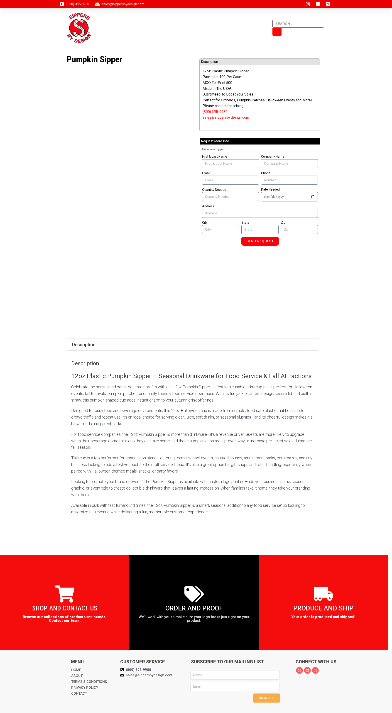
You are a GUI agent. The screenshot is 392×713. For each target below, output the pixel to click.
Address (208, 206)
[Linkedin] (307, 670)
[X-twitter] (299, 670)
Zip (283, 222)
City (205, 222)
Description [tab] (84, 344)
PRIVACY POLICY (84, 688)
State (245, 222)
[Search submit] (277, 32)
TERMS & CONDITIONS (89, 682)
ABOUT (77, 676)
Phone (265, 173)
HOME (76, 670)
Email (206, 173)
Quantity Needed (214, 189)
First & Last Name (214, 156)
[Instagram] (315, 670)
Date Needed (270, 189)
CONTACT (79, 693)
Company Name (272, 156)
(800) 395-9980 (215, 112)
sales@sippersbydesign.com (226, 117)
